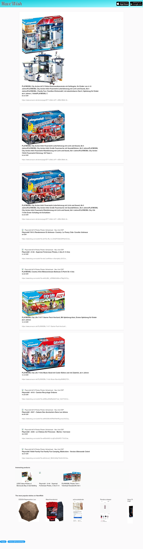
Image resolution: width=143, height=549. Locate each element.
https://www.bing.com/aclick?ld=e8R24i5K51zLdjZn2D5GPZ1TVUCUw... (45, 438)
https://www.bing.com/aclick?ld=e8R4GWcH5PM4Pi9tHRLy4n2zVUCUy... (46, 419)
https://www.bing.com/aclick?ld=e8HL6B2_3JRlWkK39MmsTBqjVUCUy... (46, 278)
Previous (17, 515)
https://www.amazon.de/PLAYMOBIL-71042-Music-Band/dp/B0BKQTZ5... (46, 379)
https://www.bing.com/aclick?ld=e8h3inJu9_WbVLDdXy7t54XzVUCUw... (45, 458)
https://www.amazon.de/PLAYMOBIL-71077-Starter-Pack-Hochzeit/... (44, 326)
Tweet (3, 542)
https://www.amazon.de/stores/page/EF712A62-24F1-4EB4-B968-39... (45, 100)
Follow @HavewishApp (16, 542)
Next (134, 515)
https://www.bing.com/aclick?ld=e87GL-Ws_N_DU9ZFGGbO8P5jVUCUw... (46, 239)
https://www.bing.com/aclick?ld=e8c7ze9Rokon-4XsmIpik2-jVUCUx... (44, 258)
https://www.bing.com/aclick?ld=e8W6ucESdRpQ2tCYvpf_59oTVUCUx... (46, 399)
